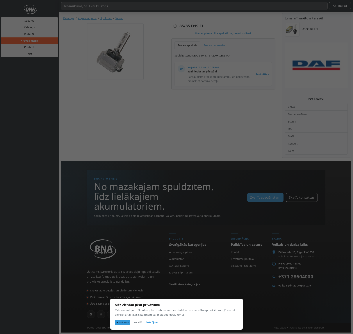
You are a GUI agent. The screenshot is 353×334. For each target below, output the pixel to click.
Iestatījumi (152, 322)
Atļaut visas (122, 322)
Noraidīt (137, 322)
